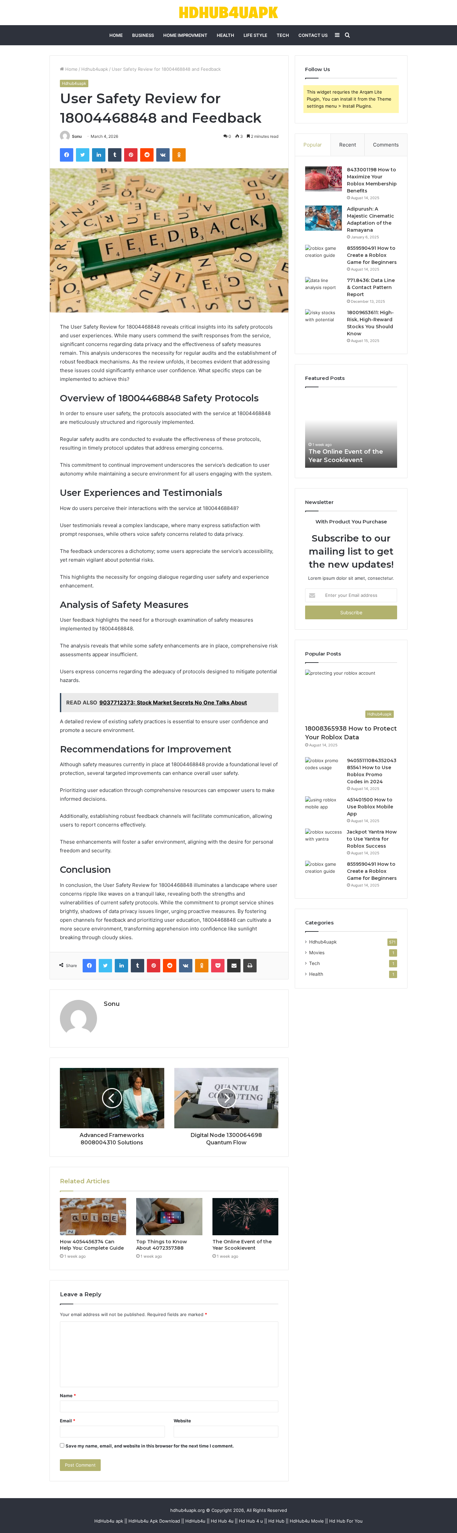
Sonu (77, 136)
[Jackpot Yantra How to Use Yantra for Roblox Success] (323, 841)
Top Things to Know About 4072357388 (161, 1245)
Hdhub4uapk (94, 69)
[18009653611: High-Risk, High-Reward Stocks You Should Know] (323, 321)
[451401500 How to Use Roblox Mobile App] (323, 808)
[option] (351, 431)
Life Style (255, 35)
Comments (386, 144)
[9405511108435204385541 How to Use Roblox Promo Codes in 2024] (323, 769)
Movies (317, 952)
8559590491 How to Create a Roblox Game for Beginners (372, 255)
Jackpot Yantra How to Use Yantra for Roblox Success (372, 839)
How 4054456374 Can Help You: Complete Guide (92, 1245)
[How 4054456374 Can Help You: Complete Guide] (93, 1217)
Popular (312, 144)
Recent (347, 144)
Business (143, 35)
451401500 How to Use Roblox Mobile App (370, 807)
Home (116, 35)
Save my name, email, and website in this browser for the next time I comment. (150, 1446)
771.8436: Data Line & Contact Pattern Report (371, 287)
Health (225, 35)
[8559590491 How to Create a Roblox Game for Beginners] (323, 257)
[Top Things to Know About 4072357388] (169, 1217)
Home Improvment (185, 35)
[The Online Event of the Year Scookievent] (245, 1217)
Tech (283, 35)
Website (182, 1420)
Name (68, 1395)
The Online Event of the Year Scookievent (242, 1245)
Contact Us (313, 35)
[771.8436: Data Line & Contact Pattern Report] (323, 289)
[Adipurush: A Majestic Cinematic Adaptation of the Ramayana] (323, 218)
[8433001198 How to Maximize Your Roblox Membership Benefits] (323, 178)
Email (67, 1420)
